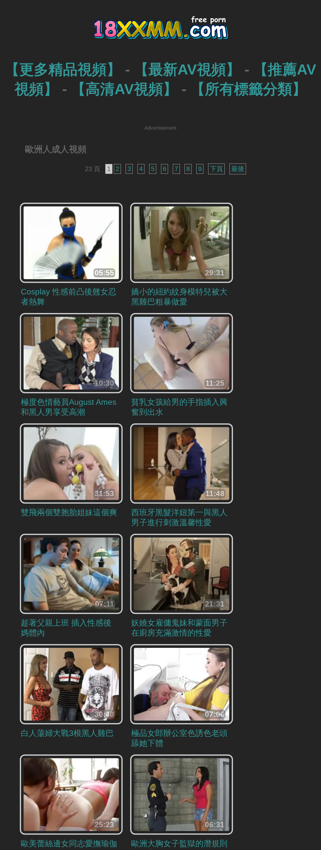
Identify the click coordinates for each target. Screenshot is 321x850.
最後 (237, 169)
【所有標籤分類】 (248, 89)
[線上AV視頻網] (160, 32)
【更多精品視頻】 (63, 69)
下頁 (216, 169)
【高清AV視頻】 (124, 89)
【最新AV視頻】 (187, 69)
